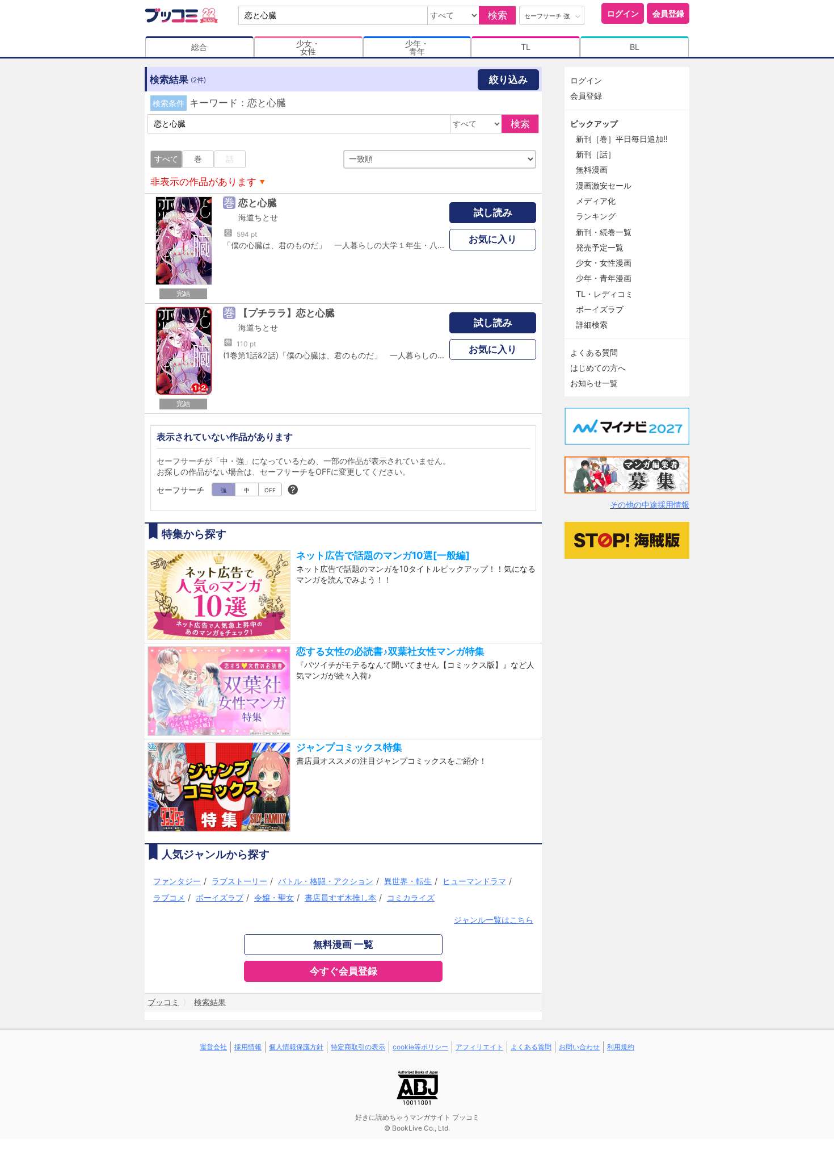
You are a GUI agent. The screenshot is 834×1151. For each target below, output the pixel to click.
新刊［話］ (596, 154)
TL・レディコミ (604, 294)
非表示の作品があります (203, 181)
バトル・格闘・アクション (325, 881)
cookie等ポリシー (420, 1047)
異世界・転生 (408, 881)
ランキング (596, 216)
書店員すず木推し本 (340, 897)
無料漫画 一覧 (343, 944)
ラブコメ (169, 897)
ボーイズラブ (219, 897)
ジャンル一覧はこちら (493, 919)
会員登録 (668, 13)
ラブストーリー (239, 881)
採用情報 (248, 1047)
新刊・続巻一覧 (603, 232)
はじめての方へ (598, 367)
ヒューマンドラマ (474, 881)
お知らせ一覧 (594, 383)
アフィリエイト (479, 1047)
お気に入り (493, 239)
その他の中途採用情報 (649, 504)
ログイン (623, 13)
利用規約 (620, 1047)
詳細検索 (592, 324)
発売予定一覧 (600, 247)
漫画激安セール (603, 185)
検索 (497, 15)
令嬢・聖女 (274, 897)
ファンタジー (177, 881)
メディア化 (596, 201)
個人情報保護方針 (296, 1047)
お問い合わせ (579, 1047)
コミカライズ (411, 897)
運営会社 (213, 1047)
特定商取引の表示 (358, 1047)
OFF (270, 490)
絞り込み (508, 79)
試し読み (493, 212)
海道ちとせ (258, 217)
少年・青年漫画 (603, 278)
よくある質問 (594, 352)
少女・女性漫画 (603, 262)
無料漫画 (592, 169)
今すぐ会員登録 (343, 971)
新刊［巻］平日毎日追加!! (622, 139)
